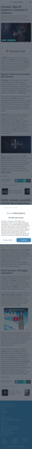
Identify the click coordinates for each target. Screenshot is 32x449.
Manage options (8, 240)
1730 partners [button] (10, 221)
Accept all (24, 240)
